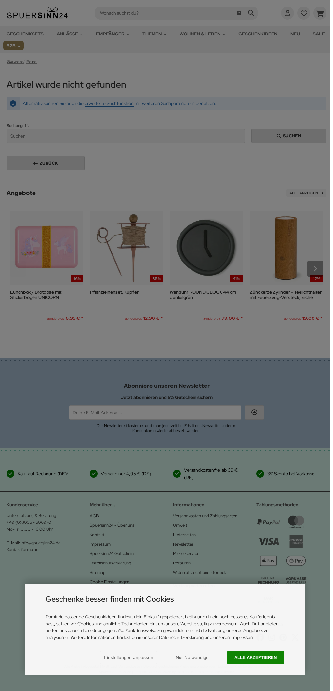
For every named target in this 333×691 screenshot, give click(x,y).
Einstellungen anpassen (128, 657)
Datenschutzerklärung (181, 637)
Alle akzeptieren (255, 657)
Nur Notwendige (192, 657)
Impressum (243, 637)
